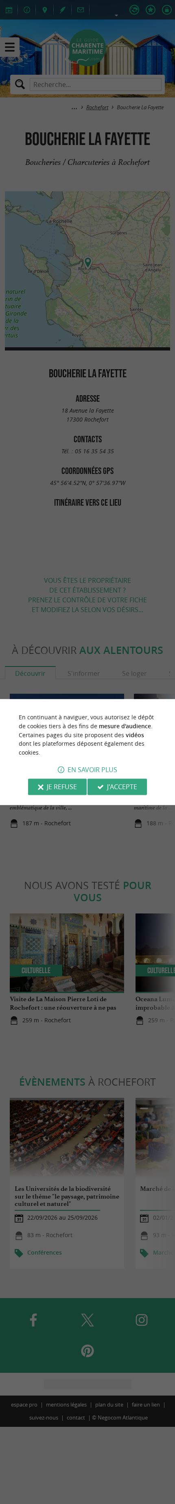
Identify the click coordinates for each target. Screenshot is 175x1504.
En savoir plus (92, 769)
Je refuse (62, 786)
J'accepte (122, 786)
